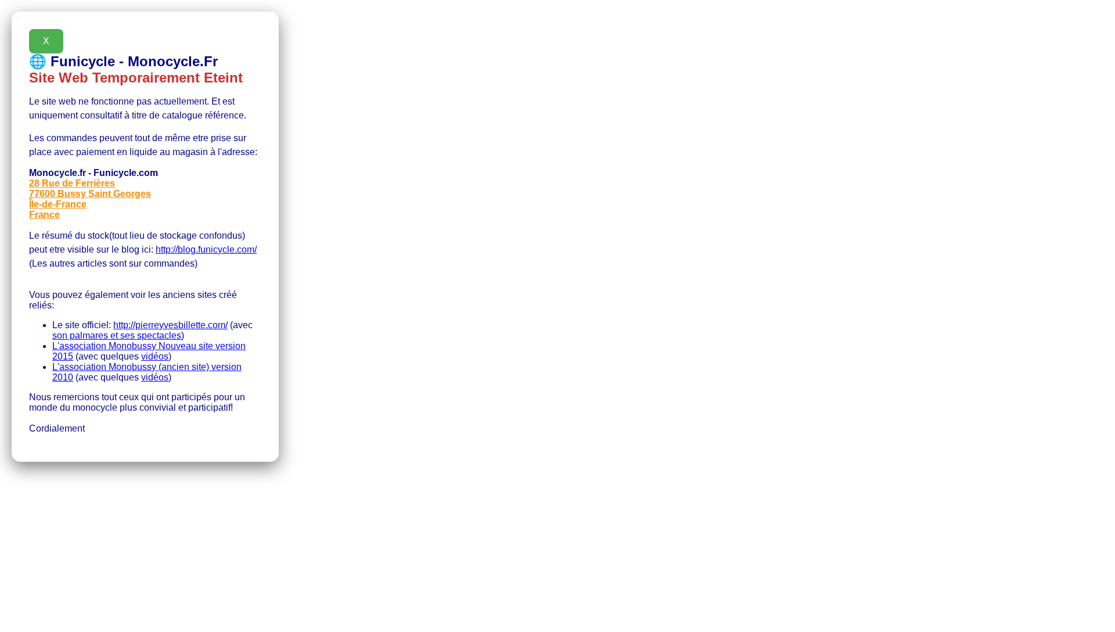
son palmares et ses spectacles (116, 335)
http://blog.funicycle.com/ (206, 249)
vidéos (154, 356)
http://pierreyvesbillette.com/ (170, 325)
